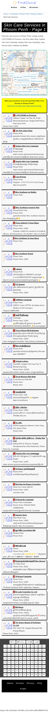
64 (36, 666)
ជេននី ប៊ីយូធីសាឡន (13, 74)
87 (40, 674)
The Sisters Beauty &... (30, 76)
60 (20, 666)
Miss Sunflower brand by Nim (27, 208)
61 (24, 666)
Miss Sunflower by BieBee (25, 192)
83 (24, 674)
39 (24, 658)
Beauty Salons (36, 14)
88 (44, 674)
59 (17, 666)
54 (40, 662)
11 (44, 646)
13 (9, 650)
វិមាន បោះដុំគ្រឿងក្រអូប (23, 346)
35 (9, 658)
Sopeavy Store (21, 515)
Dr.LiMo (19, 423)
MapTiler (26, 94)
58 (13, 666)
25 (13, 654)
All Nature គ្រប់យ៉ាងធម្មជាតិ (25, 469)
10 (40, 646)
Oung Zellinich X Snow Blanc (27, 223)
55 (44, 662)
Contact (20, 683)
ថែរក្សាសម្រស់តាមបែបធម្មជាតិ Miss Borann (30, 561)
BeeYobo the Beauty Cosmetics (28, 484)
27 (20, 654)
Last (36, 642)
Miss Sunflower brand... (25, 91)
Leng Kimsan (20, 177)
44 (44, 658)
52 (32, 662)
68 (9, 670)
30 (32, 654)
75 (36, 670)
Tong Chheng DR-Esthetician (27, 331)
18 (28, 650)
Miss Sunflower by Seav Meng (27, 238)
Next (29, 642)
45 (5, 662)
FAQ (40, 683)
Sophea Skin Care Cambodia (27, 146)
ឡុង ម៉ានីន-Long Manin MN (25, 530)
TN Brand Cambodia (36, 81)
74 (32, 670)
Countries (34, 7)
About (10, 683)
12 (5, 650)
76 (40, 670)
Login (23, 689)
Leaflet (20, 94)
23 (5, 654)
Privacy (31, 683)
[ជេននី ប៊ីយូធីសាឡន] (13, 69)
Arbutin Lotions (22, 361)
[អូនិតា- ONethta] (33, 84)
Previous (21, 642)
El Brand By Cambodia (24, 500)
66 (44, 666)
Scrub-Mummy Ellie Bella (26, 377)
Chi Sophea (20, 284)
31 (36, 654)
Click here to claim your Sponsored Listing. (24, 106)
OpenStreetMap (35, 94)
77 (44, 670)
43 (40, 658)
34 (5, 658)
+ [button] (5, 53)
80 (13, 674)
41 (32, 658)
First (13, 642)
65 (40, 666)
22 (44, 650)
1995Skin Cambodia (30, 74)
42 (36, 658)
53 (36, 662)
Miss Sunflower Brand (24, 254)
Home (14, 7)
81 (17, 674)
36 (13, 658)
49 (20, 662)
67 (5, 670)
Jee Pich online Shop (24, 131)
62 (28, 666)
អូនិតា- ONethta (33, 89)
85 (32, 674)
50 (24, 662)
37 (17, 658)
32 (40, 654)
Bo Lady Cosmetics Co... (22, 85)
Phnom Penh (24, 14)
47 (13, 662)
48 (17, 662)
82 (20, 674)
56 (5, 666)
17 (24, 650)
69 (13, 670)
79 (9, 674)
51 (28, 662)
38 (20, 658)
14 (13, 650)
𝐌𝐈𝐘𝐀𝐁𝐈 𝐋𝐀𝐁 (18, 77)
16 (20, 650)
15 (17, 650)
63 (32, 666)
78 (5, 674)
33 (44, 654)
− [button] (5, 56)
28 (24, 654)
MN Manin (19, 607)
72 (24, 670)
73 (28, 670)
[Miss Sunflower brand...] (24, 87)
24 (9, 654)
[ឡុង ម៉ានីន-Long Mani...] (15, 71)
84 (28, 674)
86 (36, 674)
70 (17, 670)
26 (17, 654)
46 (9, 662)
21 (40, 650)
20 (36, 650)
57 (9, 666)
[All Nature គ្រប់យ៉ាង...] (20, 70)
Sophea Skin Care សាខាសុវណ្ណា (27, 454)
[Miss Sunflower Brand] (22, 71)
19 (32, 650)
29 (28, 654)
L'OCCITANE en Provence (26, 115)
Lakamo (19, 269)
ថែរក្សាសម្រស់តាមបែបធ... (24, 80)
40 (28, 658)
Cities (23, 7)
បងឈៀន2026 (20, 392)
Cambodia (14, 14)
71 (20, 670)
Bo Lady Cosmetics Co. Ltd (26, 592)
